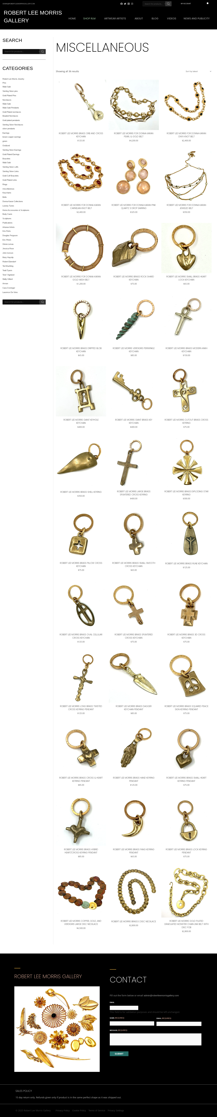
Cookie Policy (79, 1110)
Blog (155, 18)
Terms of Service (96, 1110)
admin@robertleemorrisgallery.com (161, 995)
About (139, 18)
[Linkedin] (128, 4)
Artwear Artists (115, 18)
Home (72, 18)
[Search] (168, 3)
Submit (119, 1053)
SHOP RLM (89, 18)
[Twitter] (125, 4)
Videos (171, 18)
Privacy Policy (63, 1110)
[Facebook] (121, 4)
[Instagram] (132, 4)
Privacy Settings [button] (116, 1110)
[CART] (207, 3)
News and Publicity (197, 18)
